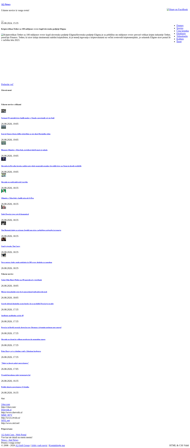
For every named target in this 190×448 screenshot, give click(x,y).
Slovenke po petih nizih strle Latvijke (14, 182)
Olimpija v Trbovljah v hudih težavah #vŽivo (17, 198)
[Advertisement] (90, 66)
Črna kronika (182, 31)
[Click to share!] (177, 9)
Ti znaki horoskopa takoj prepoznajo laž (15, 375)
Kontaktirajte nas (57, 445)
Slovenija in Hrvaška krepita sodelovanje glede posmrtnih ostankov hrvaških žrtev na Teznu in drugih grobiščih (41, 166)
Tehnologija (182, 36)
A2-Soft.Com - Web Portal (13, 434)
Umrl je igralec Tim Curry (10, 246)
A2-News (5, 4)
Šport (179, 41)
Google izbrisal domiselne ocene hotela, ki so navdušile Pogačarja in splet (27, 304)
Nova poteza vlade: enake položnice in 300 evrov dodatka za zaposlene (26, 262)
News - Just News (9, 440)
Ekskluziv (181, 33)
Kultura (180, 39)
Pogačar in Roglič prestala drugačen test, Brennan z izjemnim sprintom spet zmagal (31, 327)
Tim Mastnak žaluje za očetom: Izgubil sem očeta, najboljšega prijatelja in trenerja (31, 230)
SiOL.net (5, 420)
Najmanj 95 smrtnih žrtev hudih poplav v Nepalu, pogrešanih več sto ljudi (27, 118)
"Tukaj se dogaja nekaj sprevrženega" (15, 363)
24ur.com (5, 404)
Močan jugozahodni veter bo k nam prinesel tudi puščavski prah (24, 292)
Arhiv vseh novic (39, 445)
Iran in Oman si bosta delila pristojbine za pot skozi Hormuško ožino (25, 134)
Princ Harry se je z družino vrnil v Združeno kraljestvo (21, 351)
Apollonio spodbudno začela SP (12, 315)
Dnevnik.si (6, 409)
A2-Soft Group (22, 445)
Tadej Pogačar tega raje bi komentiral (15, 214)
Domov (180, 25)
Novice (179, 28)
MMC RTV (6, 415)
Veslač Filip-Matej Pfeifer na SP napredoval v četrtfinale (21, 280)
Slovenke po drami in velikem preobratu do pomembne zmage (23, 339)
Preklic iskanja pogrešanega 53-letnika (15, 387)
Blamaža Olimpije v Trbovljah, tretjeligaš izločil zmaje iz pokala (24, 150)
